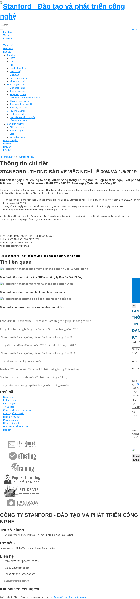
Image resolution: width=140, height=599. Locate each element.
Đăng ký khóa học (19, 107)
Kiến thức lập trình (16, 124)
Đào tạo (7, 52)
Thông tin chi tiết (25, 157)
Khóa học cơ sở (18, 81)
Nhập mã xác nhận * (135, 433)
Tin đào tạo (8, 407)
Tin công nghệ (17, 130)
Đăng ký (7, 430)
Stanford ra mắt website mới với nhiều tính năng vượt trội (34, 377)
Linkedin (7, 38)
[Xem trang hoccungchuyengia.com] (22, 479)
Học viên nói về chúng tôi (22, 117)
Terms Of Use (60, 597)
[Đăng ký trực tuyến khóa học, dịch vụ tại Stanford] (136, 299)
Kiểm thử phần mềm (20, 78)
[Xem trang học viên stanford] (22, 491)
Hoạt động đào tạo (16, 84)
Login (134, 30)
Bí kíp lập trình (17, 127)
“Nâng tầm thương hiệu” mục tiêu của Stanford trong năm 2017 (37, 337)
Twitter (6, 35)
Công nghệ (15, 71)
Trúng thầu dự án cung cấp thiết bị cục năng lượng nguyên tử (36, 385)
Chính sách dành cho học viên (25, 97)
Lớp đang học (10, 403)
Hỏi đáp (7, 147)
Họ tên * (136, 342)
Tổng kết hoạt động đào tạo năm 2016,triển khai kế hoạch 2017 (38, 345)
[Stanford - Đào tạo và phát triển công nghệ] (70, 11)
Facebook (8, 32)
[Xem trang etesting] (22, 456)
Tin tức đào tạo (17, 91)
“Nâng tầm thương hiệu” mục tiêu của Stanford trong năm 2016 (37, 353)
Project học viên (18, 94)
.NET (12, 58)
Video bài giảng (18, 137)
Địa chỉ (135, 368)
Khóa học (11, 55)
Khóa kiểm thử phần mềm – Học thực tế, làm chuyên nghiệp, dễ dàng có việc (45, 321)
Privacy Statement (77, 597)
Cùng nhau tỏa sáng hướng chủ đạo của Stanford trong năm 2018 (39, 329)
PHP (12, 65)
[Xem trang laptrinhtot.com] (22, 444)
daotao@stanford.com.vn (16, 581)
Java (12, 61)
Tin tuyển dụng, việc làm (22, 104)
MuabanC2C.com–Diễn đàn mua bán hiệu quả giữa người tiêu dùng (39, 369)
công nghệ (73, 255)
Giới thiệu (8, 48)
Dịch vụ (7, 143)
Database (15, 75)
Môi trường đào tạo (16, 111)
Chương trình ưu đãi (20, 101)
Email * (135, 361)
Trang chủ (8, 45)
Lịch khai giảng (17, 88)
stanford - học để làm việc (25, 255)
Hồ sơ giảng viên (18, 120)
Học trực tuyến (10, 140)
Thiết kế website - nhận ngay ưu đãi (21, 361)
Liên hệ (7, 150)
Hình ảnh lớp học (18, 114)
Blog (12, 134)
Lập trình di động (18, 68)
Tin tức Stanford (8, 157)
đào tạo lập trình (54, 255)
